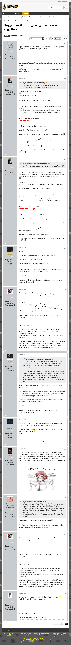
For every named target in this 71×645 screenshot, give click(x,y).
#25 (65, 534)
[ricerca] (66, 7)
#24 (65, 497)
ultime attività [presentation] (14, 35)
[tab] (6, 36)
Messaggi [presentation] (6, 35)
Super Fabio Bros (10, 296)
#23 (65, 449)
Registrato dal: (10, 55)
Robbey (10, 50)
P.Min (10, 426)
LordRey (10, 254)
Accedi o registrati (62, 1)
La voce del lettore (26, 20)
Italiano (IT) (7, 630)
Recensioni (16, 14)
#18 (65, 159)
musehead (10, 600)
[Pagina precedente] (55, 38)
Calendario (52, 17)
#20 (65, 289)
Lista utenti (43, 17)
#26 (65, 593)
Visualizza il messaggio (46, 82)
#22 (65, 420)
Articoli (6, 14)
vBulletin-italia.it (41, 639)
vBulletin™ (35, 637)
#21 (65, 355)
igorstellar (10, 85)
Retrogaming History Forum (11, 20)
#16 (65, 43)
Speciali (20, 20)
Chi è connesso (33, 17)
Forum (25, 14)
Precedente (57, 624)
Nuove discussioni (9, 17)
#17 (65, 78)
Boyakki (10, 455)
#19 (65, 248)
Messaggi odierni (22, 17)
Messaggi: (8, 59)
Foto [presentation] (21, 35)
